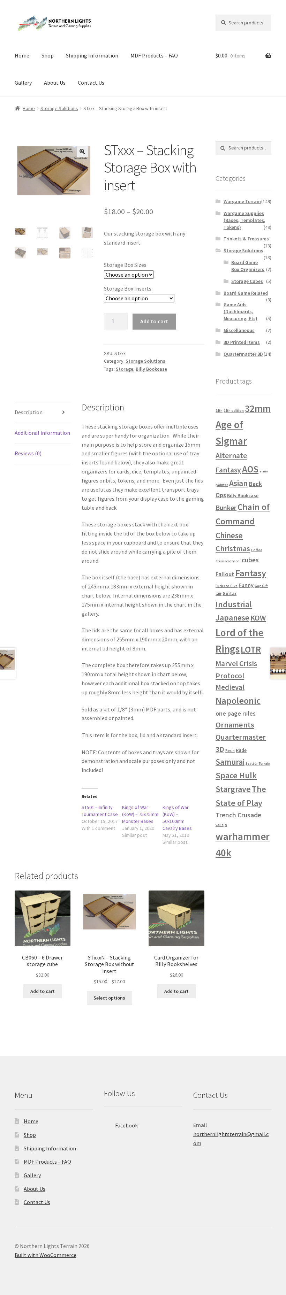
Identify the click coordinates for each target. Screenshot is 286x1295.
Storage (124, 369)
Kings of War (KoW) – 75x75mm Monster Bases (140, 814)
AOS (250, 469)
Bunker (226, 507)
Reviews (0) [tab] (28, 453)
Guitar (229, 593)
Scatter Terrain (258, 763)
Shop (48, 55)
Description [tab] (29, 412)
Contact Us (91, 82)
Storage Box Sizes (125, 264)
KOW (258, 618)
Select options (109, 998)
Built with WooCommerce (45, 1254)
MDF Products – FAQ (154, 55)
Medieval (230, 687)
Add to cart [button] (42, 991)
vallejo (221, 825)
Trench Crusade (238, 815)
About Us (55, 82)
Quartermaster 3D (243, 354)
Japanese (232, 617)
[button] (82, 151)
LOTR (251, 649)
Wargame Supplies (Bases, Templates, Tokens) (244, 220)
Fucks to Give (227, 586)
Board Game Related (246, 293)
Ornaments (235, 725)
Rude (241, 750)
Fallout (225, 574)
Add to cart (154, 321)
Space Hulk (236, 775)
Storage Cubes (247, 281)
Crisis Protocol (228, 561)
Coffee (256, 550)
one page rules (236, 713)
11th (219, 410)
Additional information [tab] (42, 432)
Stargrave (233, 789)
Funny (246, 584)
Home (22, 55)
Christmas (233, 548)
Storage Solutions (59, 108)
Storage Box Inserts (127, 288)
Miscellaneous (239, 330)
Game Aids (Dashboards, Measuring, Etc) (240, 311)
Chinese (229, 535)
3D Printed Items (242, 342)
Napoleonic (238, 700)
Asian (238, 483)
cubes (250, 560)
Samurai (230, 762)
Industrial (234, 604)
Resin (230, 750)
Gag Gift (261, 586)
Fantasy (250, 573)
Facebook (126, 1125)
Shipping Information (92, 55)
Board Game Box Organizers (247, 265)
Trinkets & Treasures (246, 239)
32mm (258, 408)
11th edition (234, 410)
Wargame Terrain (242, 201)
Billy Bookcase (151, 369)
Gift (218, 594)
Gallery (23, 82)
